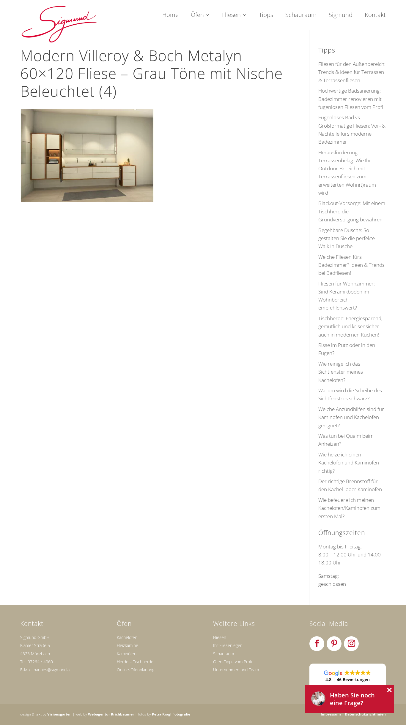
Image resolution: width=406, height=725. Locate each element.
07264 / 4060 (40, 661)
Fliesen (231, 16)
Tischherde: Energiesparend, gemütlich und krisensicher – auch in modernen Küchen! (350, 326)
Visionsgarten (59, 714)
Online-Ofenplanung (135, 669)
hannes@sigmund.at (52, 669)
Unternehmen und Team (236, 669)
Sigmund (341, 16)
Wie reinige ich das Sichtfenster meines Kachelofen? (340, 371)
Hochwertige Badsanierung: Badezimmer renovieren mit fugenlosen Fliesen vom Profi (350, 98)
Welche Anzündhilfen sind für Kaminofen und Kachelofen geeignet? (351, 417)
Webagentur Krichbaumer (111, 714)
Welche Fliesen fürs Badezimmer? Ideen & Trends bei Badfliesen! (351, 264)
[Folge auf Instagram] (351, 643)
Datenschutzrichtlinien (365, 714)
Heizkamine (127, 645)
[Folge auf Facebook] (316, 643)
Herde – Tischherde (135, 661)
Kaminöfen (126, 653)
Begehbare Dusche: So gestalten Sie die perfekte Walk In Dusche (346, 238)
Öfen (197, 16)
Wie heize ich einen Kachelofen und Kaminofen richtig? (348, 462)
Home (170, 16)
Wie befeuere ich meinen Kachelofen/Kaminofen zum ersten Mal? (349, 507)
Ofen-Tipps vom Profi (232, 661)
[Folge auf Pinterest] (334, 643)
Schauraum (301, 16)
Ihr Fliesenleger (227, 645)
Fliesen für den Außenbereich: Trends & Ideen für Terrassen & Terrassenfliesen (351, 72)
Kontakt (375, 16)
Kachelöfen (127, 637)
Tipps (266, 16)
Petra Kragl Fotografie (171, 714)
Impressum (331, 714)
